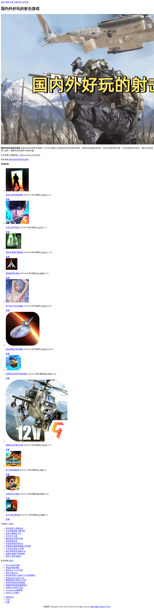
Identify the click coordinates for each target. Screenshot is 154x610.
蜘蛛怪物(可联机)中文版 (16, 580)
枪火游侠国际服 (12, 470)
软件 (20, 2)
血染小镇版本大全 (13, 533)
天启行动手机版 (12, 227)
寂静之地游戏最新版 (14, 195)
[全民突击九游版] (13, 490)
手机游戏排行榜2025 (14, 543)
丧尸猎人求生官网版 (14, 306)
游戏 (7, 2)
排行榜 (25, 2)
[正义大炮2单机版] (11, 511)
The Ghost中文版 (13, 565)
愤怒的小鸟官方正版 (14, 588)
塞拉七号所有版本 (13, 556)
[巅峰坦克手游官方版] (36, 441)
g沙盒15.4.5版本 (12, 593)
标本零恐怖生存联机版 (15, 582)
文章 (11, 2)
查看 (8, 199)
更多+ (11, 524)
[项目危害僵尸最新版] (13, 248)
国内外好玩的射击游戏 (18, 159)
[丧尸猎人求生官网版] (17, 302)
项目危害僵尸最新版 (14, 252)
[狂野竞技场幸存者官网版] (13, 370)
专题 (16, 2)
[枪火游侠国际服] (13, 466)
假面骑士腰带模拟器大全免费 (18, 546)
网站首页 (9, 597)
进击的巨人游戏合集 (14, 528)
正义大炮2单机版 (13, 515)
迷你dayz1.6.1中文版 (14, 570)
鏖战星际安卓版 (12, 273)
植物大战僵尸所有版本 (15, 554)
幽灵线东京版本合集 (14, 538)
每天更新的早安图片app (16, 551)
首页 (3, 2)
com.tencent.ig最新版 (14, 590)
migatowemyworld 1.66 (15, 578)
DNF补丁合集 (11, 536)
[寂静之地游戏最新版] (17, 191)
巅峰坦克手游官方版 (14, 445)
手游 (8, 600)
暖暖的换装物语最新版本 (16, 585)
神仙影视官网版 (12, 568)
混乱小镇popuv (12, 573)
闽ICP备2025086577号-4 (101, 607)
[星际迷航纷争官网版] (22, 345)
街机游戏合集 (11, 541)
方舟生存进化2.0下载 (15, 549)
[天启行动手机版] (17, 223)
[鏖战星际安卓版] (11, 269)
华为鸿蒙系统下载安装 (15, 531)
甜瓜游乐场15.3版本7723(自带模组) (20, 575)
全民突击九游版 (12, 494)
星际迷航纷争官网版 (14, 349)
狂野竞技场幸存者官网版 (16, 374)
